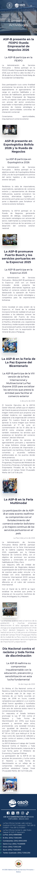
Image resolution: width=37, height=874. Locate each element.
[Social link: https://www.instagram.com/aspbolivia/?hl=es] (23, 813)
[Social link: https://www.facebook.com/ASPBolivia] (8, 813)
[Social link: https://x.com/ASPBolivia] (13, 813)
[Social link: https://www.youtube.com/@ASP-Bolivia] (18, 813)
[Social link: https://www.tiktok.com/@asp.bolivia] (28, 813)
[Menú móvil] (31, 5)
